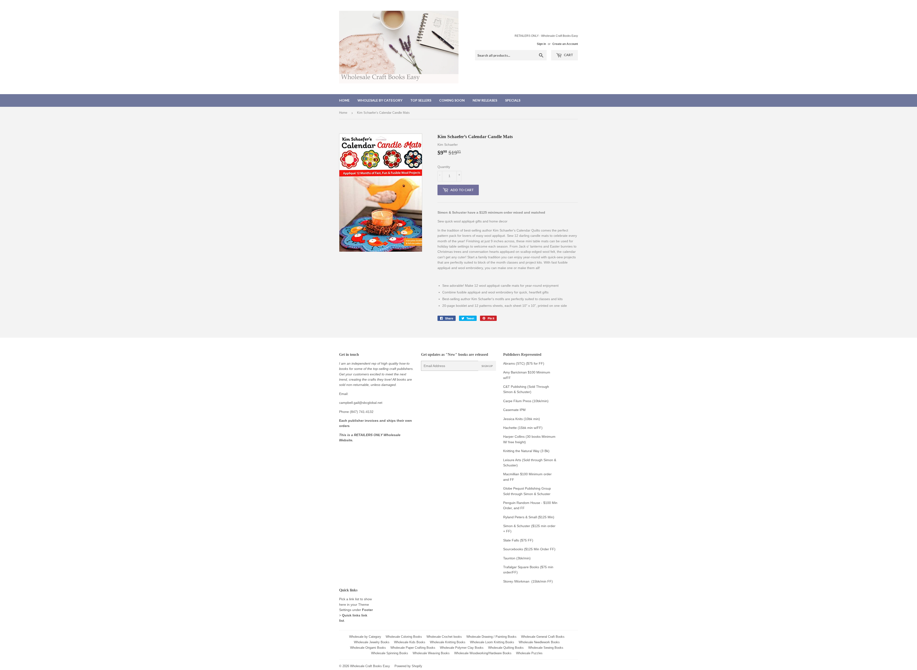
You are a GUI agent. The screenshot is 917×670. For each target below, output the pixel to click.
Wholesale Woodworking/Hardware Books (483, 653)
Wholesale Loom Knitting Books (492, 642)
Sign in (541, 44)
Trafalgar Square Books (521, 567)
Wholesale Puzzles (529, 653)
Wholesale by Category (379, 100)
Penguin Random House (521, 503)
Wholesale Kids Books (409, 642)
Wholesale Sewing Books (545, 647)
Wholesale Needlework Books (539, 642)
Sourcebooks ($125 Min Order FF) (529, 549)
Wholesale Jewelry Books (371, 642)
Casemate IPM (514, 410)
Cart (568, 55)
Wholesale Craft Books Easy (370, 666)
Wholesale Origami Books (368, 647)
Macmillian (511, 474)
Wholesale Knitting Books (447, 642)
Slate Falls (511, 540)
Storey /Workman (516, 581)
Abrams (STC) (514, 363)
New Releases (485, 100)
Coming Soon (452, 100)
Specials (512, 100)
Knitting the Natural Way (521, 451)
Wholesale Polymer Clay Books (462, 647)
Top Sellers (420, 100)
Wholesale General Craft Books (543, 636)
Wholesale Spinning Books (389, 653)
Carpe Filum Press (517, 401)
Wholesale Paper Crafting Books (412, 647)
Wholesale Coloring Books (404, 636)
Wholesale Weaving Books (431, 653)
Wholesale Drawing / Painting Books (491, 636)
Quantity (443, 167)
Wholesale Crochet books (444, 636)
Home (344, 100)
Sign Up (487, 366)
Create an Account (565, 44)
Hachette (510, 428)
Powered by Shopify (408, 666)
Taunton (509, 558)
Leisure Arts (512, 460)
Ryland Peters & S (517, 517)
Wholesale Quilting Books (506, 647)
